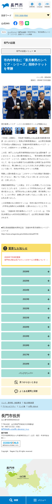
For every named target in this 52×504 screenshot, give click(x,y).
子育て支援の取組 (21, 15)
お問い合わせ (33, 406)
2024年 (26, 290)
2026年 (26, 271)
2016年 (26, 364)
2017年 (26, 355)
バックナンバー (26, 373)
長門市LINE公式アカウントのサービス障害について (24, 260)
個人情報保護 (29, 403)
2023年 (26, 299)
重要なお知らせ (18, 248)
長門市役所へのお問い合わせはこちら (15, 429)
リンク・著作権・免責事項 (11, 403)
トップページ (12, 32)
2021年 (26, 318)
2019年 (26, 336)
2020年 (26, 327)
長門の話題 (22, 32)
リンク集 (22, 406)
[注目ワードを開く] (48, 15)
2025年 (26, 281)
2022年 (26, 308)
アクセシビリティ (9, 406)
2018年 (26, 345)
